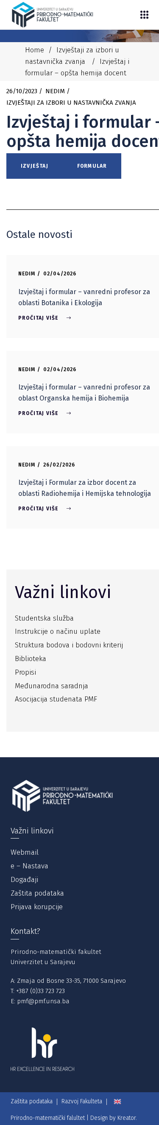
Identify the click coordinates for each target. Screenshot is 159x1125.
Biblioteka (30, 658)
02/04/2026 (60, 274)
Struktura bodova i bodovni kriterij (69, 645)
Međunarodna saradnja (51, 685)
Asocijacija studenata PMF (56, 699)
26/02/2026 (59, 465)
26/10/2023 (21, 91)
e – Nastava (29, 866)
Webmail (25, 852)
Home (34, 50)
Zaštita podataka (37, 893)
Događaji (24, 879)
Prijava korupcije (37, 906)
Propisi (25, 672)
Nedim (55, 91)
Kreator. (127, 1118)
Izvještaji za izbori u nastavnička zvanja (71, 102)
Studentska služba (44, 618)
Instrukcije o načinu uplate (57, 631)
